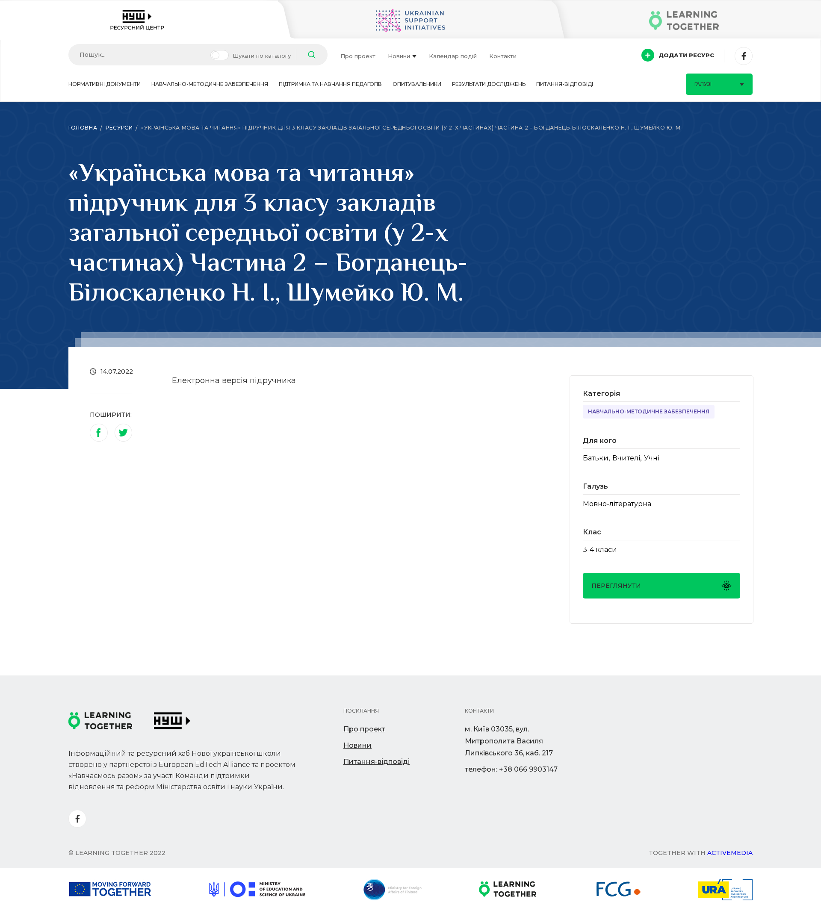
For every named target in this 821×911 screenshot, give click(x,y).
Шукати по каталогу (262, 55)
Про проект (357, 56)
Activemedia (730, 853)
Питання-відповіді (564, 84)
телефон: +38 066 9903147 (511, 769)
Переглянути (616, 586)
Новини (399, 56)
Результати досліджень (489, 84)
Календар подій (453, 56)
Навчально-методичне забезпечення (209, 84)
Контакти (503, 56)
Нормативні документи (104, 84)
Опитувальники (417, 84)
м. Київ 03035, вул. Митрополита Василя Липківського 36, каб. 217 (509, 741)
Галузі (703, 84)
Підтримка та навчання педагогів (330, 84)
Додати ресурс (686, 55)
